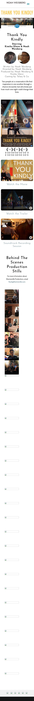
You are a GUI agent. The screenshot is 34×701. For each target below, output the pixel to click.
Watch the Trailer (17, 213)
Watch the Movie (17, 184)
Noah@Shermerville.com (17, 282)
